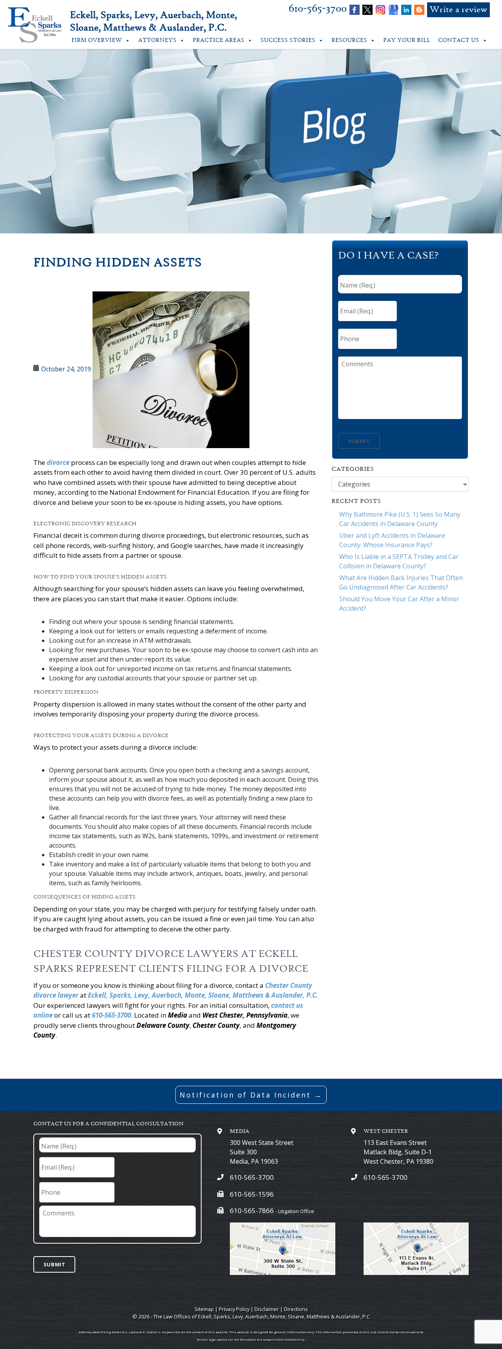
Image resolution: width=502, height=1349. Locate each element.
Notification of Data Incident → (251, 1094)
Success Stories (287, 40)
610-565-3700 (318, 9)
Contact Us (458, 40)
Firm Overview (96, 40)
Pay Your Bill (406, 40)
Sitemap (204, 1309)
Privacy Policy (234, 1309)
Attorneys (157, 40)
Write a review (458, 9)
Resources (349, 40)
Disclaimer (267, 1309)
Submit (359, 441)
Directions (296, 1309)
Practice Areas (218, 40)
